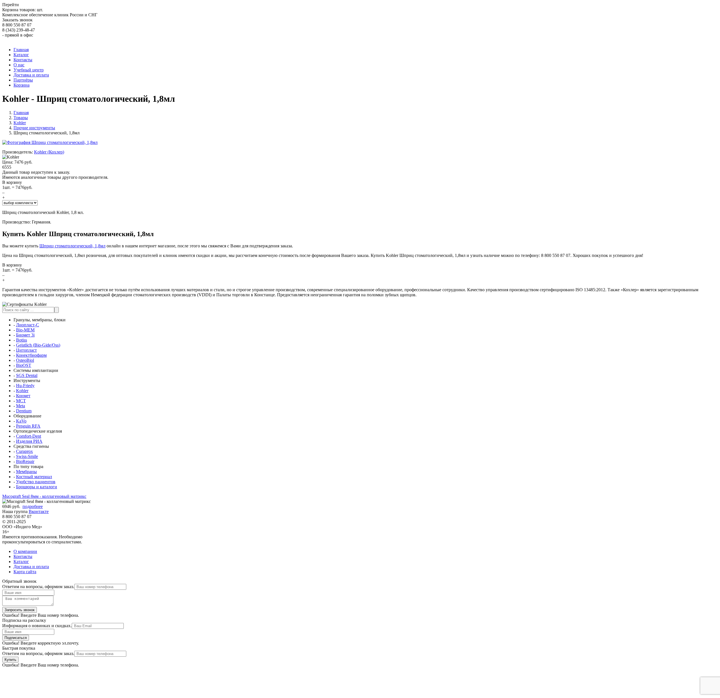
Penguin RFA (28, 426)
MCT (21, 400)
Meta (20, 405)
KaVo (21, 421)
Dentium (24, 410)
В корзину (12, 182)
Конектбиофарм (31, 355)
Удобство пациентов (35, 481)
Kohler (22, 390)
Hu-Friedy (25, 385)
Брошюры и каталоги (36, 486)
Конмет (23, 395)
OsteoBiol (25, 360)
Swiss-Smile (27, 456)
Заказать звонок (17, 19)
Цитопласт (26, 350)
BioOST (23, 365)
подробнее (32, 506)
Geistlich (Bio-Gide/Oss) (38, 345)
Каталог (21, 561)
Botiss (21, 340)
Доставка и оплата (31, 566)
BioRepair (25, 461)
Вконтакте (39, 511)
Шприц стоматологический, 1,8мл (72, 245)
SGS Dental (26, 375)
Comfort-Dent (28, 436)
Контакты (23, 556)
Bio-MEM (25, 329)
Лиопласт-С (27, 324)
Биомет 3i (25, 335)
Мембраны (26, 471)
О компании (25, 551)
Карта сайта (25, 571)
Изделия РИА (29, 441)
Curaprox (24, 451)
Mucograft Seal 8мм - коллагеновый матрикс (44, 496)
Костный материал (34, 476)
